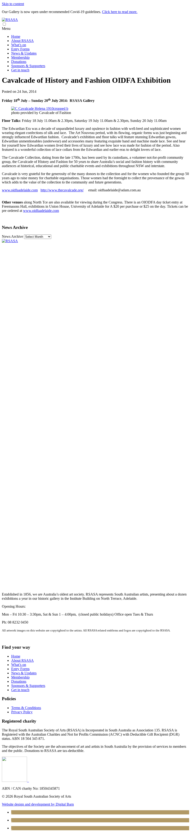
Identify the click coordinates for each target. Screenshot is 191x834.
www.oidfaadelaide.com (20, 190)
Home (15, 36)
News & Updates (24, 53)
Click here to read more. (119, 12)
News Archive (12, 236)
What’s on (18, 45)
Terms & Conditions (26, 708)
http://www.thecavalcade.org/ (62, 190)
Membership (20, 57)
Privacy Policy (22, 712)
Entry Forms (20, 49)
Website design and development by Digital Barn (38, 804)
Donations (18, 62)
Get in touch (20, 70)
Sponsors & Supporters (28, 66)
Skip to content (13, 4)
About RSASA (22, 41)
